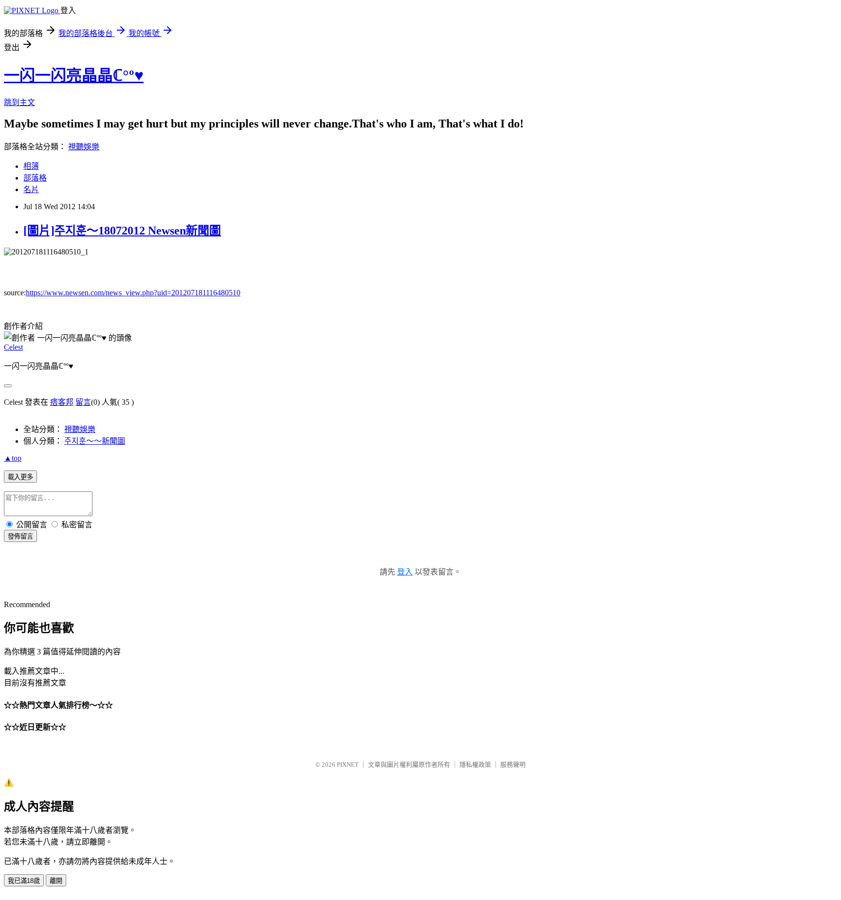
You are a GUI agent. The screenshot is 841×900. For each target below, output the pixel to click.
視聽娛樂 (83, 147)
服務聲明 (513, 764)
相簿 (31, 166)
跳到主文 (19, 102)
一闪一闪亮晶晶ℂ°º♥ (74, 75)
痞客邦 (61, 402)
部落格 (35, 178)
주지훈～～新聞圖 (94, 441)
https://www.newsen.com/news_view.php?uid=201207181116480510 (133, 292)
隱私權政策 (475, 764)
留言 (83, 402)
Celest (13, 347)
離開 (56, 880)
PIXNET (348, 764)
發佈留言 (20, 536)
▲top (12, 458)
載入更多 (20, 477)
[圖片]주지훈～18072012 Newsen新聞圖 (122, 230)
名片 (31, 189)
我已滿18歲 (24, 880)
